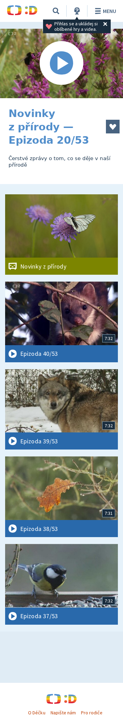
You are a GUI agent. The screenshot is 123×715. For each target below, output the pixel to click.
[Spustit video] (61, 63)
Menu (109, 11)
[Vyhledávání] (56, 11)
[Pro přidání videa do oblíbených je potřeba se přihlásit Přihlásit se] (113, 126)
